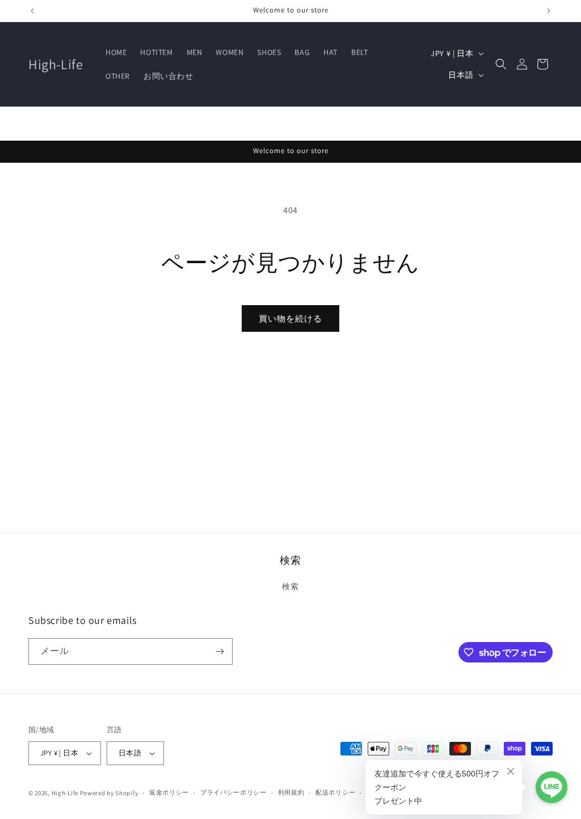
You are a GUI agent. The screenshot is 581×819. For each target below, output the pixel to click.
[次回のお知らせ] (548, 11)
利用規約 (291, 792)
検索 (290, 586)
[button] (501, 64)
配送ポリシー (335, 792)
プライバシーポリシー (233, 792)
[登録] (219, 651)
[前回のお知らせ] (32, 11)
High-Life (65, 793)
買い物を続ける (290, 318)
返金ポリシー (169, 792)
